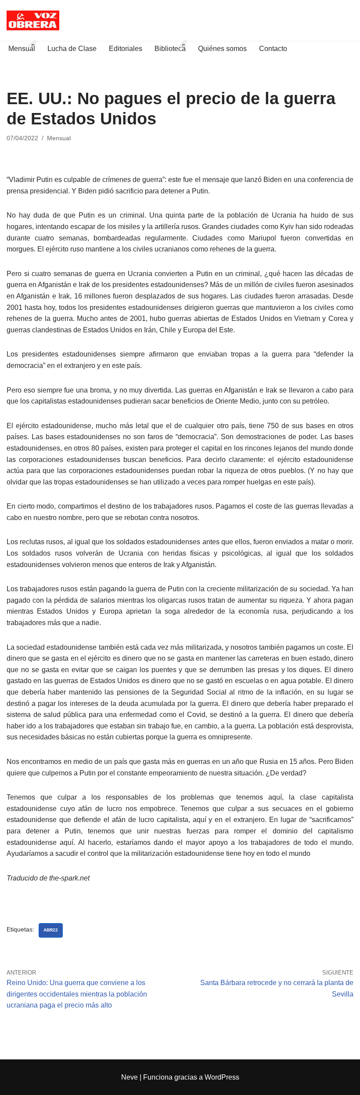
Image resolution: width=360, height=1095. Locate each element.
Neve (129, 1077)
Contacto (273, 48)
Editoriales (125, 48)
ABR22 (50, 930)
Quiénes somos (222, 48)
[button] (32, 44)
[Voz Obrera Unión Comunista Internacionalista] (33, 20)
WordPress (222, 1077)
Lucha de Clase (72, 48)
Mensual (59, 138)
